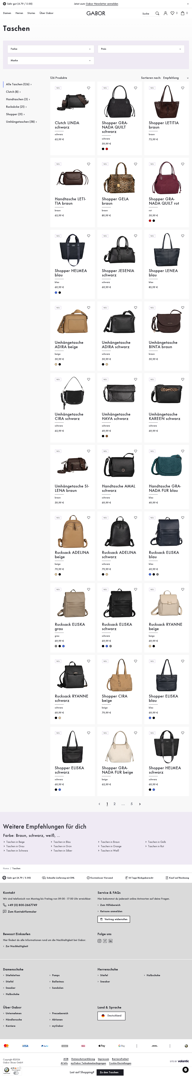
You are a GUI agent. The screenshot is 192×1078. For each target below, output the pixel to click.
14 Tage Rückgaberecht (141, 878)
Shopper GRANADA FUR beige (117, 770)
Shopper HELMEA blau (71, 273)
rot (107, 149)
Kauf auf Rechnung (179, 878)
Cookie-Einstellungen (120, 1063)
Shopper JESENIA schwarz (118, 273)
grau (157, 574)
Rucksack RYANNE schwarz (71, 698)
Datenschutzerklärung (83, 1059)
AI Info (64, 1063)
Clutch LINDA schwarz (67, 125)
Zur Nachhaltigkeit (17, 946)
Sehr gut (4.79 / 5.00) (19, 878)
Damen (7, 13)
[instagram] (99, 941)
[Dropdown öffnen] (12, 13)
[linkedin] (110, 941)
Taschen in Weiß (110, 851)
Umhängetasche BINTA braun (163, 345)
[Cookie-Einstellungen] (186, 1070)
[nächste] (140, 804)
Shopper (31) (14, 114)
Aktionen (57, 1020)
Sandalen (57, 988)
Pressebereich (60, 1013)
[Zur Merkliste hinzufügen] (88, 87)
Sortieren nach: (151, 78)
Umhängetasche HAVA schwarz (116, 417)
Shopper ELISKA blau (163, 698)
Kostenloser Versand (101, 878)
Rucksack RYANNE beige (165, 627)
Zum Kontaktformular (22, 912)
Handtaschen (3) (17, 99)
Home (6, 869)
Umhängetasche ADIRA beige (69, 345)
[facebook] (105, 941)
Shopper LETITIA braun (164, 125)
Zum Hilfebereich (110, 905)
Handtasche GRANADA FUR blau (165, 488)
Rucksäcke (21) (15, 107)
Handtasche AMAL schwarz (118, 488)
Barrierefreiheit (120, 1059)
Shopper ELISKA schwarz (69, 770)
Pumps (56, 975)
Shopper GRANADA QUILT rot (164, 201)
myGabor (57, 1026)
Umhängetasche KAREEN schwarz (164, 417)
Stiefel (10, 981)
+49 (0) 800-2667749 (22, 905)
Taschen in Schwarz (17, 851)
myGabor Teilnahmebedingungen (88, 1063)
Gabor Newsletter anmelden (102, 4)
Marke (14, 60)
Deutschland (114, 1015)
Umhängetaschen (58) (20, 122)
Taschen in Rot (156, 846)
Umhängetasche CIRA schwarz (69, 417)
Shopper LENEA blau (163, 273)
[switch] (16, 1073)
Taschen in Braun (110, 842)
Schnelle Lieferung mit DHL (61, 878)
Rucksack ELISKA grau (70, 627)
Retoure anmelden (111, 911)
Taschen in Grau (15, 846)
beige (56, 364)
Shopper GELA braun (115, 201)
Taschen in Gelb (157, 842)
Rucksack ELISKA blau (164, 555)
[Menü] (20, 1067)
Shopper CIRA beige (114, 698)
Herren (19, 13)
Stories (31, 13)
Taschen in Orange (111, 846)
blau (56, 292)
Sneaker (10, 988)
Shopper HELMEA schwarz (165, 770)
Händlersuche (14, 1020)
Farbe (14, 49)
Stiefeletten (13, 975)
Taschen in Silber (63, 851)
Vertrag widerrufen (115, 919)
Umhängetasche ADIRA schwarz (116, 345)
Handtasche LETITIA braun (70, 201)
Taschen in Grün (63, 846)
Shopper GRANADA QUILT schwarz (115, 127)
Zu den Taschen (109, 1072)
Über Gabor (46, 13)
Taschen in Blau (62, 842)
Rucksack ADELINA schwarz (119, 555)
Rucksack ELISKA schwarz (117, 627)
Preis (103, 49)
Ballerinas (58, 981)
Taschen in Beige (15, 842)
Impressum (103, 1059)
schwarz (103, 149)
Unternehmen (13, 1013)
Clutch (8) (12, 92)
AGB (65, 1059)
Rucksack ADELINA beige (72, 555)
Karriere (10, 1026)
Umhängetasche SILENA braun (72, 488)
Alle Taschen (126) (17, 84)
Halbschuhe (12, 994)
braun (107, 436)
